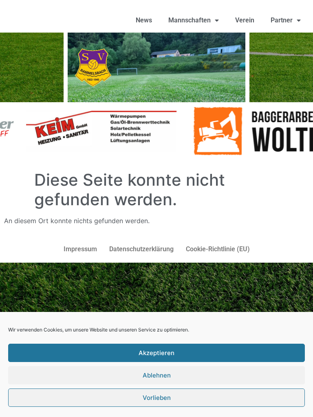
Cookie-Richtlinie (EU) (218, 249)
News (144, 20)
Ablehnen (157, 375)
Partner (282, 20)
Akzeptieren (156, 353)
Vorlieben (157, 398)
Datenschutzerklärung (141, 249)
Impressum (80, 249)
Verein (244, 20)
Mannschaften (189, 20)
